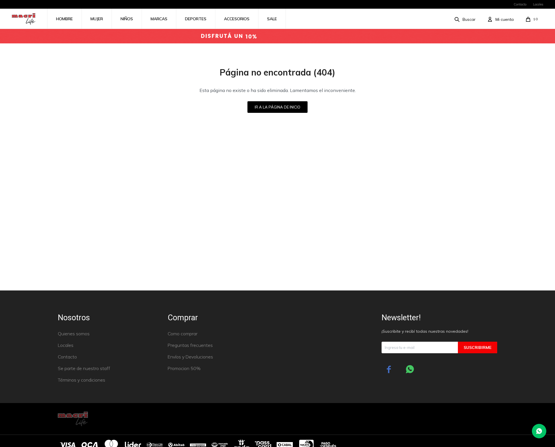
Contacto (520, 4)
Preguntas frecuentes (190, 345)
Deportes (195, 18)
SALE (272, 18)
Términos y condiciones (81, 380)
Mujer (96, 18)
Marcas (159, 18)
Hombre (64, 18)
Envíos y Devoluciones (190, 357)
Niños (127, 18)
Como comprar (182, 333)
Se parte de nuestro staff (84, 368)
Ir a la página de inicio (277, 107)
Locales (538, 4)
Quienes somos (74, 333)
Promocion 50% (184, 368)
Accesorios (236, 18)
